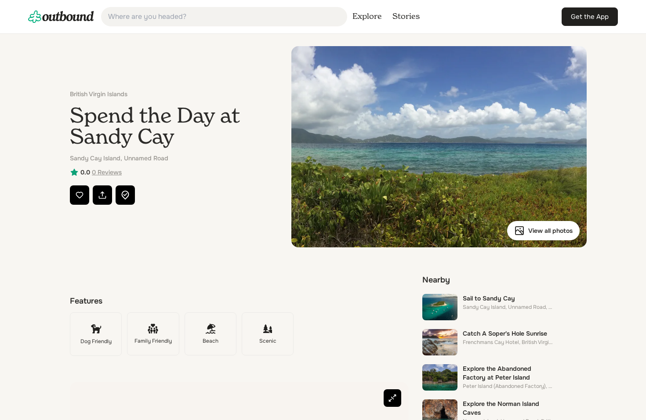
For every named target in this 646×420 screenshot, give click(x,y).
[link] (61, 16)
